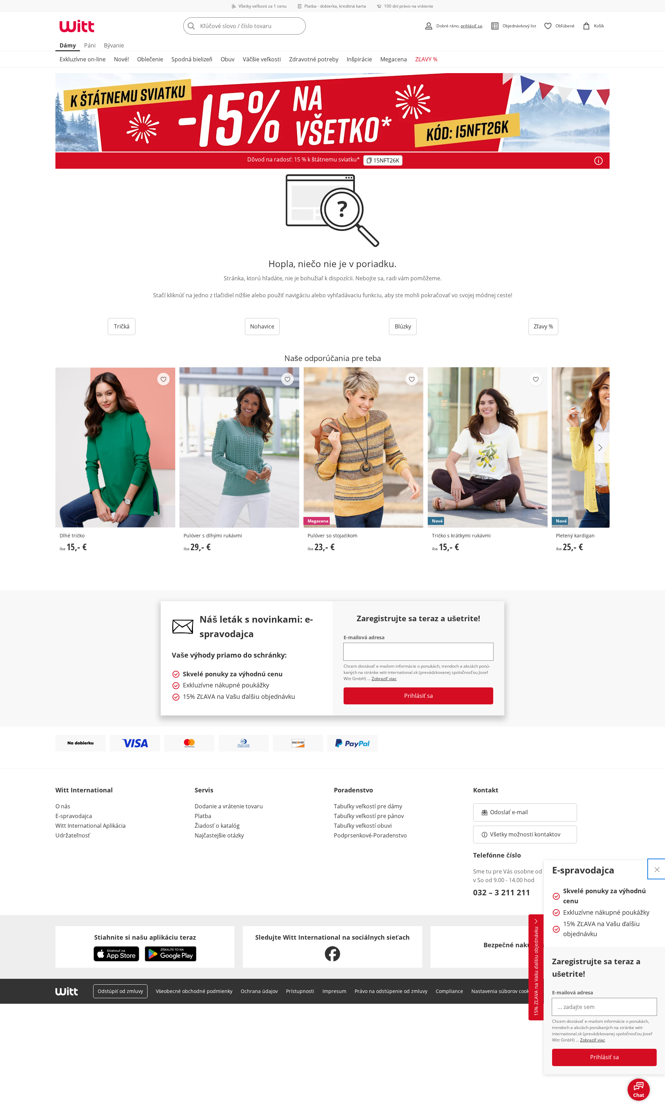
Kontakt (485, 790)
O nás (62, 806)
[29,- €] (239, 447)
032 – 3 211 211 (501, 892)
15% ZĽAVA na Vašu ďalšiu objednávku (536, 971)
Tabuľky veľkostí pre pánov (369, 816)
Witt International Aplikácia (90, 825)
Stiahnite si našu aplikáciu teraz (145, 937)
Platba (203, 816)
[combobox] (260, 26)
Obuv (227, 59)
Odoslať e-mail (516, 814)
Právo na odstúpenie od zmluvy (391, 991)
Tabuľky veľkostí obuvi (363, 825)
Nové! (121, 59)
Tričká (122, 326)
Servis (204, 790)
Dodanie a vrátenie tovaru (229, 806)
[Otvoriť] (598, 160)
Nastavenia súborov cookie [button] (502, 991)
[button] (602, 447)
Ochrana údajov (259, 991)
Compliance (449, 991)
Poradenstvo (353, 790)
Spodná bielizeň (191, 59)
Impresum (334, 991)
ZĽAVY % (426, 59)
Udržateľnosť (72, 835)
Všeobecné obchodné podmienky (194, 991)
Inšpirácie (359, 59)
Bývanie (114, 45)
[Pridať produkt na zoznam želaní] (163, 379)
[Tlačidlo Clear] (298, 26)
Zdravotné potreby (313, 59)
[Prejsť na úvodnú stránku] (77, 26)
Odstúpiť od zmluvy (120, 991)
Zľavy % (543, 326)
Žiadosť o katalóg (217, 825)
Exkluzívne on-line (83, 59)
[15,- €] (115, 447)
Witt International (84, 790)
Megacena (393, 59)
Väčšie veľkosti (262, 59)
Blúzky (403, 326)
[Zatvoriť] (657, 869)
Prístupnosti (300, 991)
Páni (90, 45)
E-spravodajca (73, 816)
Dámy (68, 45)
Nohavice (262, 326)
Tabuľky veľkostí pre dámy (368, 806)
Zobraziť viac (592, 1040)
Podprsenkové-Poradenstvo (370, 835)
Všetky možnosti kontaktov (525, 834)
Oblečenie (150, 59)
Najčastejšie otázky (219, 835)
